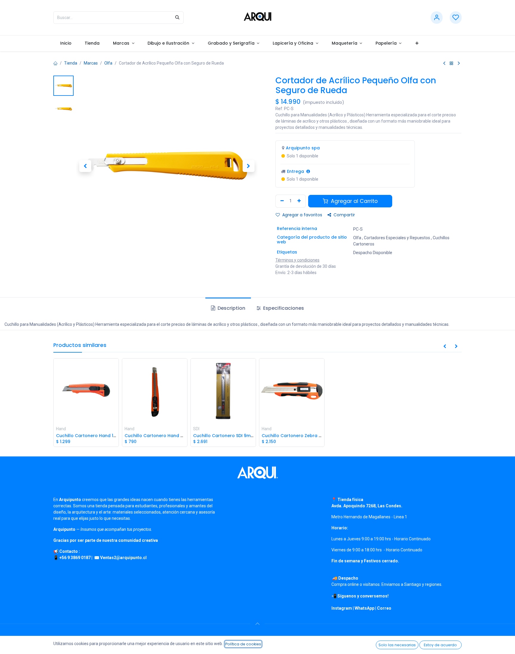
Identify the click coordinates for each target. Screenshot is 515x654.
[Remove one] (281, 201)
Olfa (108, 63)
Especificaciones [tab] (283, 308)
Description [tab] (230, 308)
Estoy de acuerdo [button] (440, 644)
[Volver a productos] (451, 63)
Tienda (70, 63)
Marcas (91, 63)
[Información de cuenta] (437, 17)
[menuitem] (65, 43)
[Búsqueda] (177, 18)
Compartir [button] (343, 215)
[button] (85, 166)
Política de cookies (243, 644)
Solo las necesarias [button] (397, 644)
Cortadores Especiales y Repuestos (397, 237)
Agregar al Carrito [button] (353, 201)
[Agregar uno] (300, 201)
